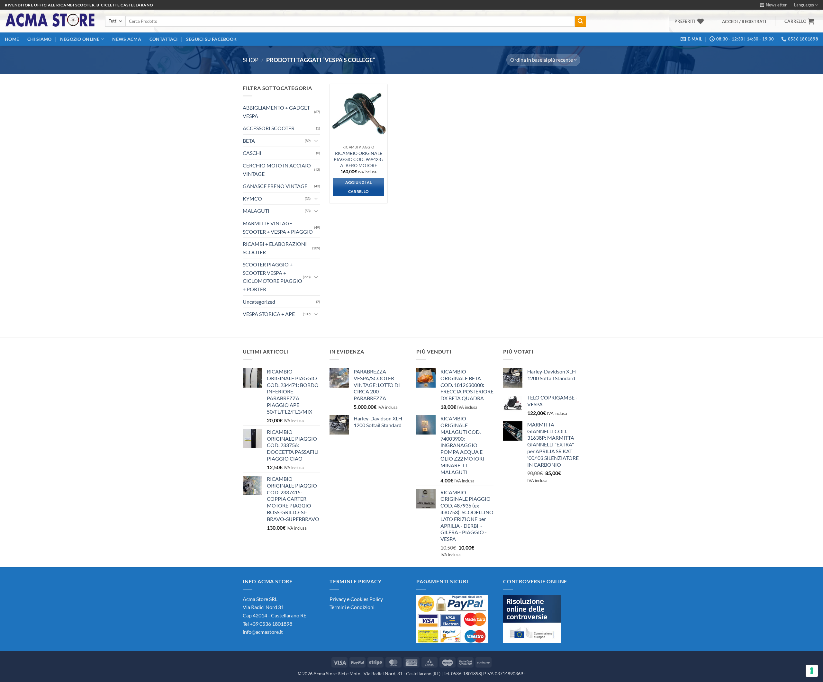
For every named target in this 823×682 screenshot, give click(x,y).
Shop (250, 59)
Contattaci (163, 39)
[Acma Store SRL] (50, 21)
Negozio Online (80, 39)
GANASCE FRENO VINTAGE (275, 186)
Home (12, 39)
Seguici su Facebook (211, 39)
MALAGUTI (256, 211)
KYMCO (252, 198)
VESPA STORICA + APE (269, 314)
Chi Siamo (39, 39)
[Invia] (580, 21)
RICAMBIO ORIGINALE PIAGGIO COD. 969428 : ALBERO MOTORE (358, 159)
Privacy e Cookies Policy (356, 599)
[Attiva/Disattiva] (316, 140)
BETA (249, 141)
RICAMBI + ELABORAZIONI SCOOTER (275, 248)
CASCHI (252, 153)
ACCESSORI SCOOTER (268, 128)
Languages (804, 4)
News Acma (126, 39)
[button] (773, 5)
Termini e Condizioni (352, 607)
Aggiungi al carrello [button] (358, 186)
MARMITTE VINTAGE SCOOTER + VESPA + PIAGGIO (278, 227)
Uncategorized (259, 302)
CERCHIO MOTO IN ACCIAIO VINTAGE (277, 169)
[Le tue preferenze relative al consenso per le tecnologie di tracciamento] (812, 671)
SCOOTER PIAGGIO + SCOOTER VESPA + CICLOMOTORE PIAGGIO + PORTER (272, 276)
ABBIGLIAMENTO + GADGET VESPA (276, 111)
